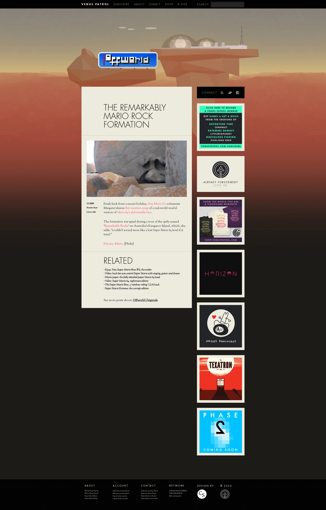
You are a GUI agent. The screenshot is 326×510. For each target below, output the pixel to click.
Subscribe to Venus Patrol (121, 491)
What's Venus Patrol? (92, 491)
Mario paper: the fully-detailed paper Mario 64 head (132, 277)
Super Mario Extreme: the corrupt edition (127, 289)
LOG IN (220, 185)
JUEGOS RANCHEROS (178, 491)
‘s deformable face (134, 212)
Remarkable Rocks (116, 226)
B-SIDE (183, 4)
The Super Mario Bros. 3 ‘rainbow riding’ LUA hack (132, 285)
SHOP (169, 4)
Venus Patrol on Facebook (149, 498)
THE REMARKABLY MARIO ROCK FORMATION (135, 116)
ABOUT (139, 4)
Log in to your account (120, 496)
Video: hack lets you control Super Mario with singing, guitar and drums (142, 274)
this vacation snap (136, 208)
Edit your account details (121, 493)
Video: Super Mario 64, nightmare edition (126, 281)
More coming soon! (175, 496)
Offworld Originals (145, 300)
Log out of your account (120, 498)
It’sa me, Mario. (114, 244)
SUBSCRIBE (122, 4)
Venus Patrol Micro (91, 496)
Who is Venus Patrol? (92, 493)
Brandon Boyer (92, 207)
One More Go (157, 204)
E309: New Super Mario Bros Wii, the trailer (128, 270)
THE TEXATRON (176, 493)
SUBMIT (155, 4)
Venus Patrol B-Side (91, 498)
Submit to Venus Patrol (148, 493)
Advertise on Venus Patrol (149, 491)
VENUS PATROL (95, 4)
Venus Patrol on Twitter (149, 496)
